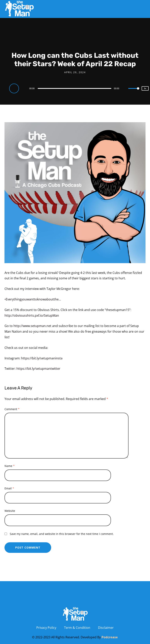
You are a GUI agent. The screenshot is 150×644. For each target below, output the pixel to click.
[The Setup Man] (19, 8)
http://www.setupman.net (32, 326)
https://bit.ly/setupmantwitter (38, 368)
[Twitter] (85, 598)
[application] (75, 88)
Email (9, 488)
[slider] (133, 91)
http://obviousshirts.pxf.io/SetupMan (31, 315)
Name (9, 466)
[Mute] (125, 89)
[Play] (15, 88)
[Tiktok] (107, 598)
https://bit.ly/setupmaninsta (41, 358)
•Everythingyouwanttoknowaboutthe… (32, 299)
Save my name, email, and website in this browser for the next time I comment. (62, 534)
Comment (12, 409)
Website (9, 511)
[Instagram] (64, 598)
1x (145, 88)
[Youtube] (43, 598)
